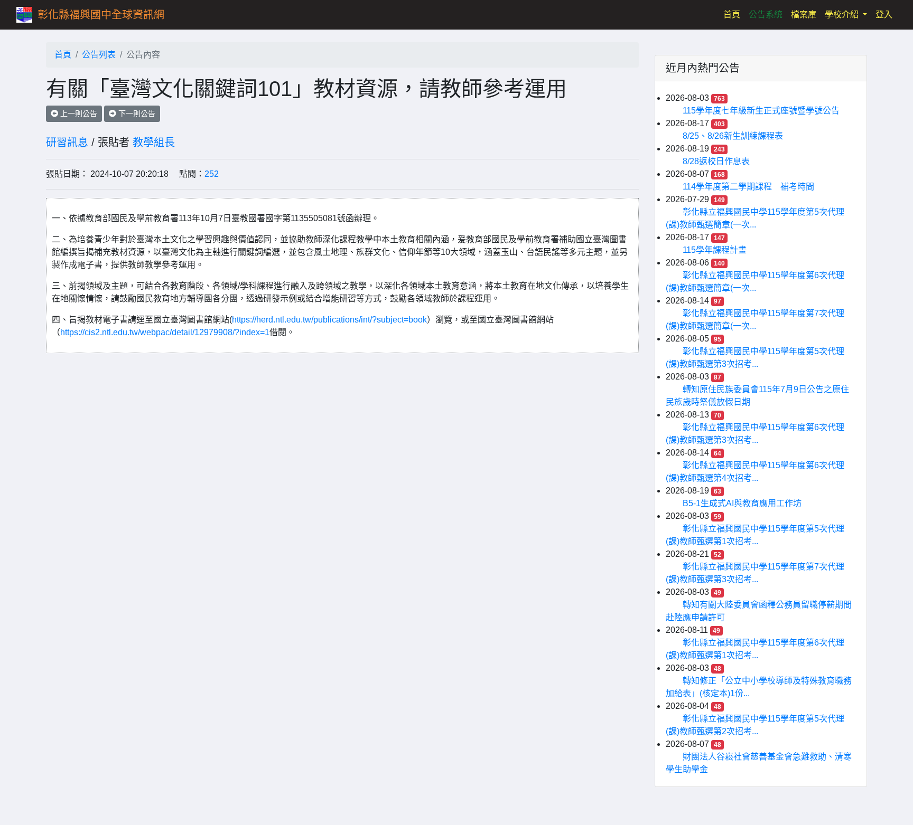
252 (211, 173)
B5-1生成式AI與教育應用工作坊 (742, 503)
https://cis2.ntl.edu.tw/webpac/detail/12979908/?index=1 (164, 332)
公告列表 (99, 54)
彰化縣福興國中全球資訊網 (101, 15)
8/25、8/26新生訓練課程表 (733, 135)
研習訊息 (67, 142)
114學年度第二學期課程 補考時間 (748, 186)
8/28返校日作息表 (716, 161)
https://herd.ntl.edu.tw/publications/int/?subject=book (329, 319)
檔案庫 (803, 14)
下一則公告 (135, 113)
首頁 (733, 14)
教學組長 (154, 142)
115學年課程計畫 (715, 249)
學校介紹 (843, 14)
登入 (883, 14)
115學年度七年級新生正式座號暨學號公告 (761, 110)
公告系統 (765, 14)
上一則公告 (77, 113)
